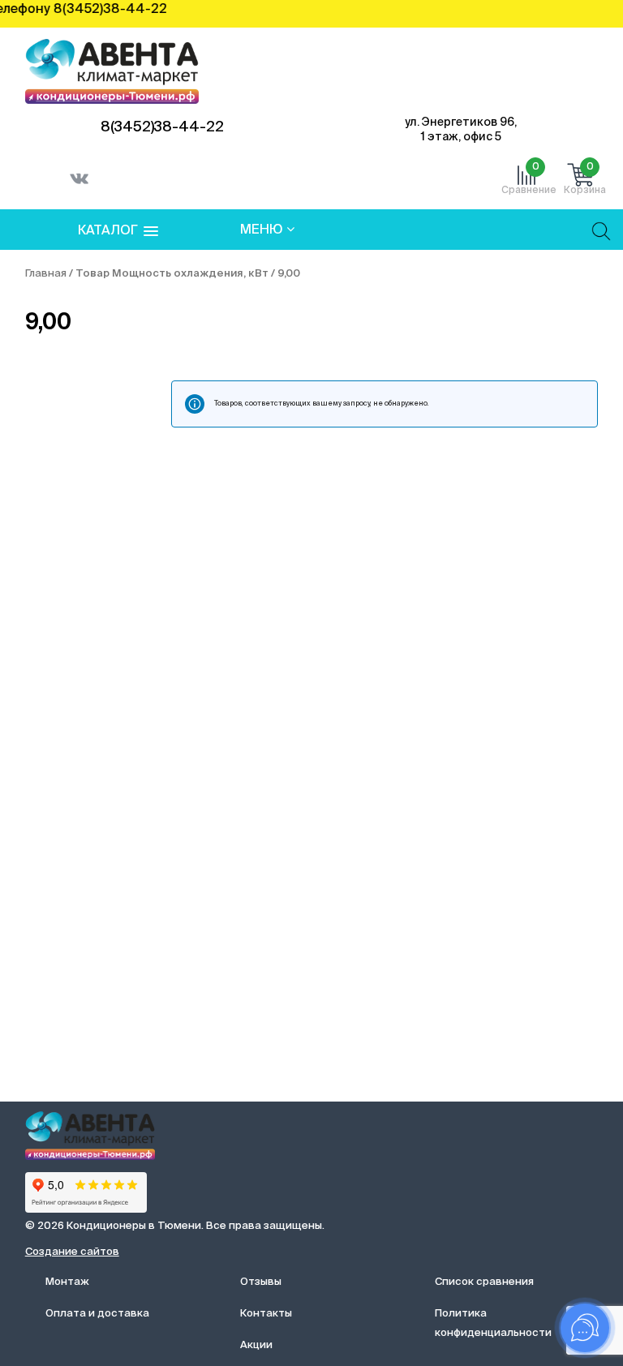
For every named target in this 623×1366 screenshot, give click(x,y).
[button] (118, 231)
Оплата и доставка (97, 1313)
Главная (46, 273)
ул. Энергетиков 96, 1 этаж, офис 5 (461, 130)
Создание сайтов (72, 1252)
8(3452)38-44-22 (162, 127)
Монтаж (67, 1282)
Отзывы (260, 1282)
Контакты (266, 1313)
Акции (256, 1345)
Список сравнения (484, 1282)
